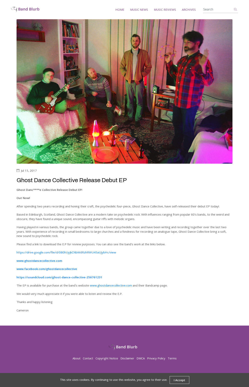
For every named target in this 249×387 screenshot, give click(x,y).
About (77, 358)
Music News (139, 9)
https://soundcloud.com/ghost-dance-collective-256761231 (59, 277)
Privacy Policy (156, 358)
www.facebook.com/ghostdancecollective (47, 269)
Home (119, 9)
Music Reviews (165, 9)
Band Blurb (28, 9)
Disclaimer (127, 358)
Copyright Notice (107, 358)
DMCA (141, 358)
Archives (189, 9)
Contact (88, 358)
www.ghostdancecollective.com (39, 261)
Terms (172, 358)
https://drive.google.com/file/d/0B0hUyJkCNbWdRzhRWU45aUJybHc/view (66, 252)
